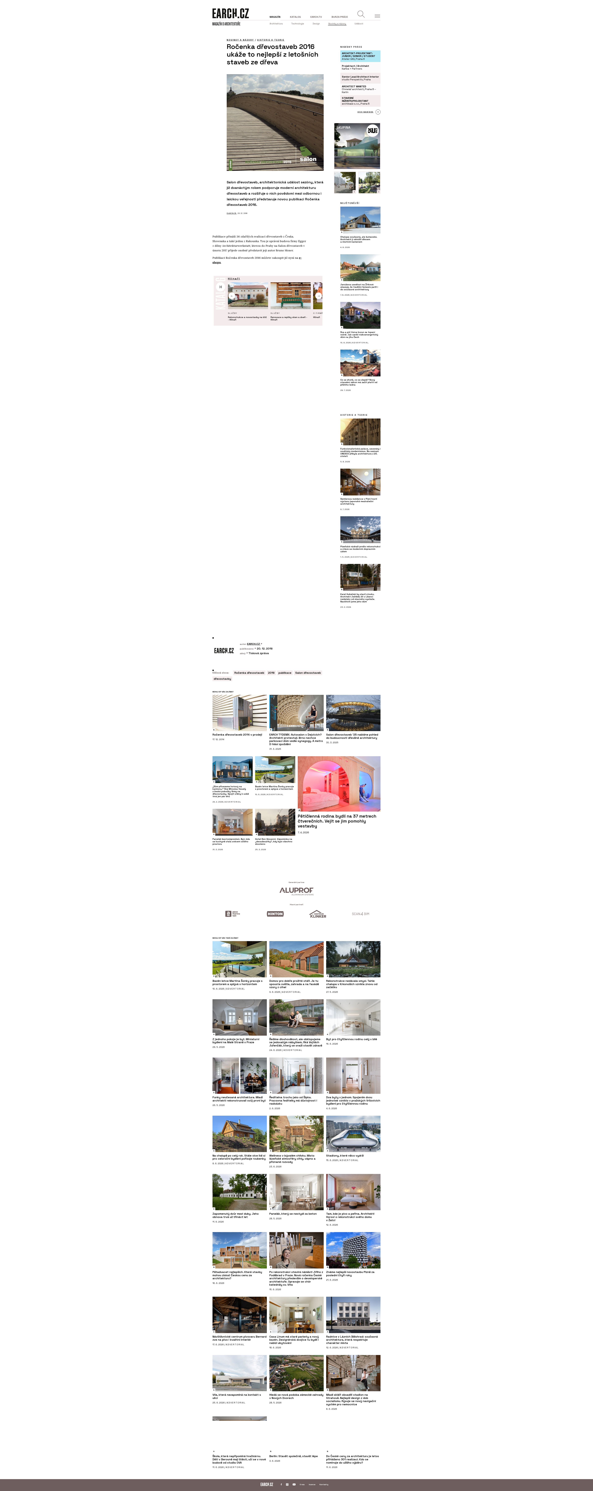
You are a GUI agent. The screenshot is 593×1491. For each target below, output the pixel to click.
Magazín (275, 17)
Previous (232, 296)
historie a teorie (270, 40)
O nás (302, 1484)
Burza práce (340, 17)
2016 (271, 672)
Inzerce (312, 1484)
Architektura (276, 23)
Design (316, 23)
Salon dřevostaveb (308, 672)
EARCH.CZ (232, 213)
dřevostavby (222, 679)
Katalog (295, 17)
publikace (284, 672)
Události (359, 23)
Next (318, 296)
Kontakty (324, 1484)
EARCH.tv (316, 17)
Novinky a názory (337, 23)
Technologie (297, 23)
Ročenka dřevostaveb (249, 672)
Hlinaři (234, 278)
